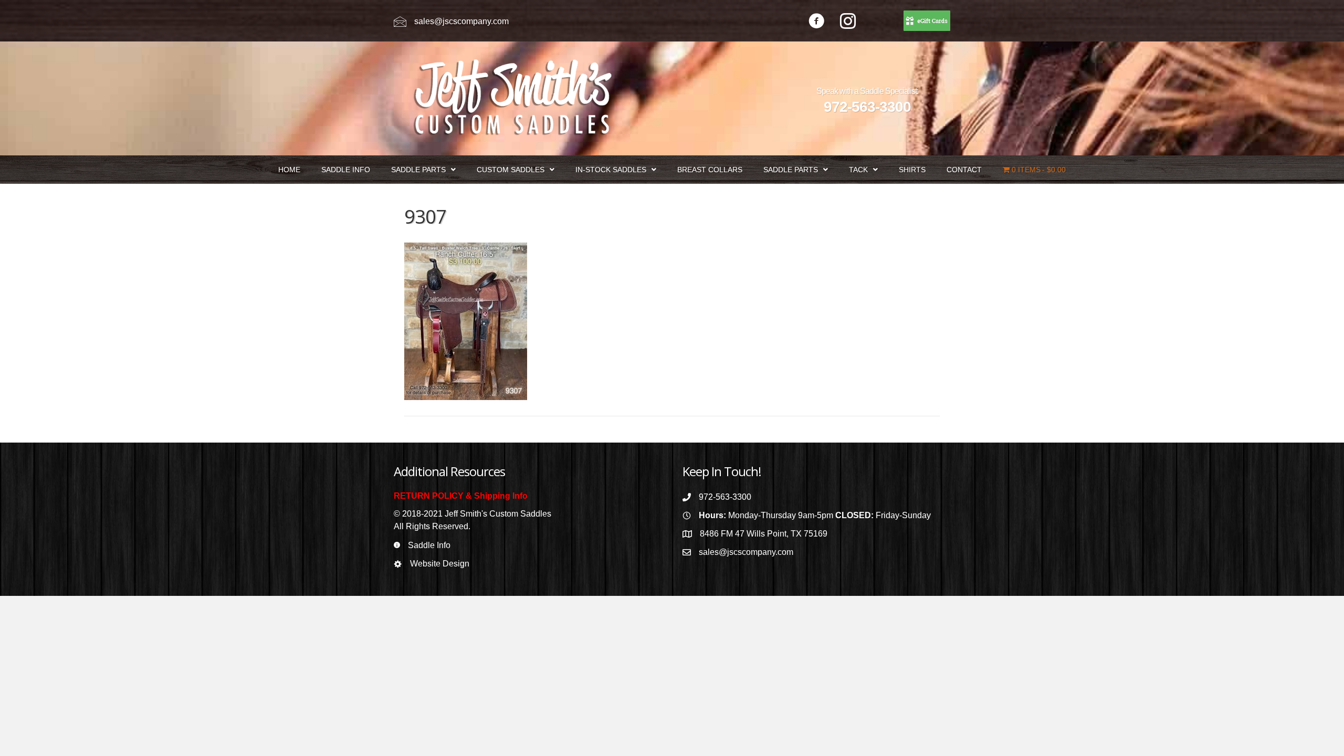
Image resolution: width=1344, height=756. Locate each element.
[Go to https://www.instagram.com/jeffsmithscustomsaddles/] (848, 22)
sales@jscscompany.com (461, 21)
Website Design (439, 563)
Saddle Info (429, 545)
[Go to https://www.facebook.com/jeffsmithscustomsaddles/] (816, 22)
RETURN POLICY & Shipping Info (461, 495)
